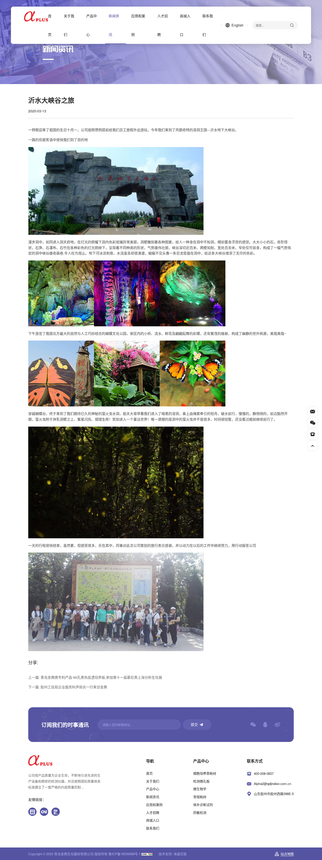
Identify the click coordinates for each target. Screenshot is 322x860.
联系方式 (255, 761)
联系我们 (207, 25)
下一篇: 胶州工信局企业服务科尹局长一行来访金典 (67, 687)
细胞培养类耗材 (204, 773)
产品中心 (91, 25)
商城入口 (185, 25)
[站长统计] (147, 853)
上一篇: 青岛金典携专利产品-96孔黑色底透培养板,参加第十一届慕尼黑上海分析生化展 (95, 677)
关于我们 (69, 25)
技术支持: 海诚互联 (173, 853)
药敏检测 (199, 812)
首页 (49, 25)
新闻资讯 (114, 25)
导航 (150, 761)
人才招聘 (162, 25)
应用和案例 (138, 25)
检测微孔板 (201, 781)
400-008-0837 (264, 773)
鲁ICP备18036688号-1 (124, 853)
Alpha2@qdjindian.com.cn (272, 783)
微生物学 (199, 788)
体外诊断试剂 (203, 804)
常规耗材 (199, 796)
